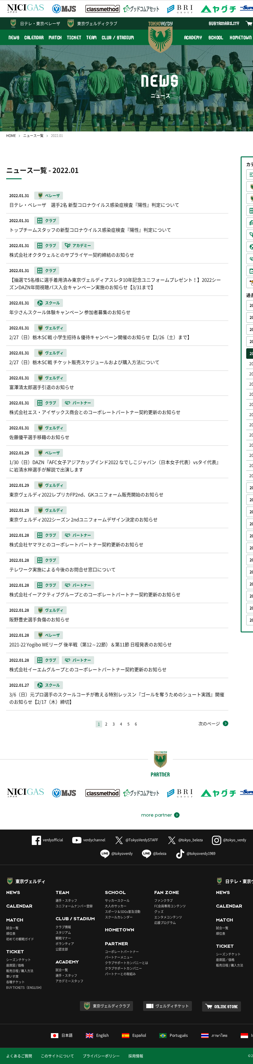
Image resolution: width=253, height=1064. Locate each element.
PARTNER (116, 943)
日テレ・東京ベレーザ (40, 23)
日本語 (67, 1035)
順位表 (10, 933)
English (102, 1035)
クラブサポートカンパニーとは (126, 962)
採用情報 (135, 1056)
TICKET (74, 37)
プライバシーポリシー (101, 1056)
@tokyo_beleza (190, 840)
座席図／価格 (225, 959)
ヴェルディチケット (172, 1006)
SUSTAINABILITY (224, 23)
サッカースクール (117, 900)
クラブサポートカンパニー (123, 968)
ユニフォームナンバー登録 (74, 906)
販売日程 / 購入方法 (19, 970)
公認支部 (62, 949)
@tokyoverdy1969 (201, 853)
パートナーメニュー (119, 957)
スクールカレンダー (119, 917)
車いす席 (12, 976)
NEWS (14, 37)
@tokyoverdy (122, 853)
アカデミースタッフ (69, 981)
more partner (156, 815)
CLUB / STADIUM (118, 37)
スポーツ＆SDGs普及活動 (122, 911)
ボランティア (65, 943)
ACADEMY (193, 37)
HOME (11, 135)
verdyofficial (53, 840)
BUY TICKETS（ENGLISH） (25, 987)
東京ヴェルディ (30, 881)
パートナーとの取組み (120, 973)
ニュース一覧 (33, 135)
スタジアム (63, 932)
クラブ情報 (63, 927)
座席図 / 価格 (15, 965)
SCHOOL (216, 37)
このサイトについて (57, 1056)
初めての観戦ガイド (20, 939)
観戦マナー (63, 938)
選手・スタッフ (66, 900)
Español (139, 1035)
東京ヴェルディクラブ (97, 23)
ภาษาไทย (219, 1035)
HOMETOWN (119, 929)
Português (179, 1035)
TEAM (91, 37)
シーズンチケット (18, 959)
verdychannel (94, 840)
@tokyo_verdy (234, 840)
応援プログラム (165, 922)
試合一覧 (12, 927)
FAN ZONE (166, 892)
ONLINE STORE (226, 1006)
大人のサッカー (115, 906)
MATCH (55, 37)
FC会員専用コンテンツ (170, 906)
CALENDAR (34, 37)
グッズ (159, 911)
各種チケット (15, 981)
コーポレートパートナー (122, 951)
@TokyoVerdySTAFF (142, 840)
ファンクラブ (163, 900)
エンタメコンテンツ (168, 917)
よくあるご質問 (19, 1056)
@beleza (159, 853)
